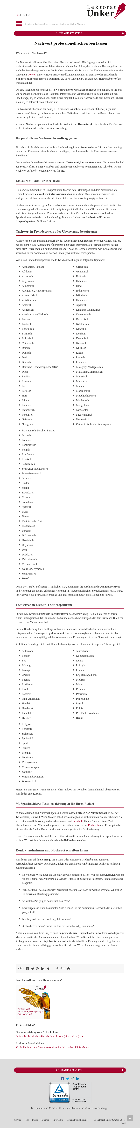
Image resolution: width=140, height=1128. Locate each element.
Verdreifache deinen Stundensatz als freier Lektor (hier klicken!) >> (52, 1047)
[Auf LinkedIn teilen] (77, 1079)
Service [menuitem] (17, 1119)
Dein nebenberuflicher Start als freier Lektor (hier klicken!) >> (49, 1036)
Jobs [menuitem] (27, 1119)
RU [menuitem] (29, 15)
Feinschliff (77, 821)
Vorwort (31, 74)
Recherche (94, 825)
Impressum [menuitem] (58, 1119)
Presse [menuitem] (35, 1119)
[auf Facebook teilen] (27, 969)
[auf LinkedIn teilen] (43, 969)
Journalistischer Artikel (63, 24)
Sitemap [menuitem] (45, 1119)
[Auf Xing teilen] (72, 1079)
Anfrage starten (69, 33)
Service (28, 24)
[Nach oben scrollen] (130, 1118)
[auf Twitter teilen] (32, 969)
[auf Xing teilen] (48, 969)
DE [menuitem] (17, 15)
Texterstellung (41, 24)
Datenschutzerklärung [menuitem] (77, 1119)
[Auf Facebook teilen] (62, 1079)
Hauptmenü (19, 24)
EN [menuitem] (23, 15)
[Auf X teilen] (67, 1079)
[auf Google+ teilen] (37, 969)
